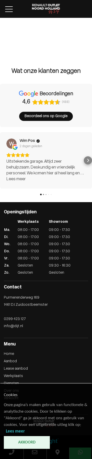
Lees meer (15, 431)
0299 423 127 (15, 319)
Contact (7, 58)
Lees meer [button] (16, 179)
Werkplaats (9, 36)
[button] (4, 160)
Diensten (7, 42)
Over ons (7, 47)
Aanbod (6, 26)
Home (5, 20)
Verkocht (7, 52)
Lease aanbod (12, 31)
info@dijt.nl (13, 326)
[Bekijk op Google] (11, 143)
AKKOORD (27, 442)
